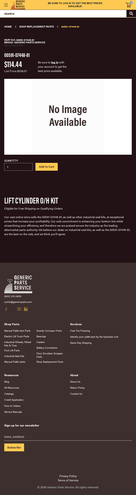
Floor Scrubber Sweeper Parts (49, 355)
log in (54, 62)
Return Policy (77, 387)
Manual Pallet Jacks (14, 361)
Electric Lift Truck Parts (16, 336)
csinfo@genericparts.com (18, 302)
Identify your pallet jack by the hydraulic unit (94, 336)
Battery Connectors (47, 347)
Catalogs (9, 393)
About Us (75, 381)
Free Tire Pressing (80, 330)
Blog (6, 381)
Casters (40, 342)
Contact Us (76, 393)
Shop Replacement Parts (49, 361)
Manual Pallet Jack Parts (17, 330)
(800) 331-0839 (12, 296)
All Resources (11, 387)
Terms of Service (68, 480)
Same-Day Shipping (81, 342)
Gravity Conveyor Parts (49, 330)
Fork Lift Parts (12, 350)
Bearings (41, 336)
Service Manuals (13, 411)
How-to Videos (12, 405)
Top (125, 441)
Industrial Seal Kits (14, 356)
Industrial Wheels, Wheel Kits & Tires (17, 343)
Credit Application (14, 399)
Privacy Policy (68, 476)
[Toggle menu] (6, 5)
